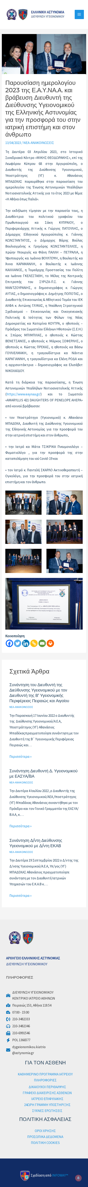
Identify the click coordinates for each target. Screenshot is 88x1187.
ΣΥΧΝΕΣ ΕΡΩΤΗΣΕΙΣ (47, 1110)
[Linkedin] (25, 643)
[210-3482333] (18, 1019)
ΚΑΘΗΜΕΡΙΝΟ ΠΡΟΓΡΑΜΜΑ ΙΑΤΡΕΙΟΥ (45, 1074)
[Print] (50, 643)
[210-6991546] (18, 1033)
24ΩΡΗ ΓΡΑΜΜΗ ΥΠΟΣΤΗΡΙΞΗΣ (47, 1105)
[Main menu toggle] (79, 14)
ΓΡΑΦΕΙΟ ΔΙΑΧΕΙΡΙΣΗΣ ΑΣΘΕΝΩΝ (47, 1093)
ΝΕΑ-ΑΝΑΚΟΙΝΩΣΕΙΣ (38, 142)
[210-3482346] (18, 1026)
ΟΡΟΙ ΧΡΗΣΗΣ (45, 1131)
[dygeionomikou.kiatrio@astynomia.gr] (26, 1050)
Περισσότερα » (20, 756)
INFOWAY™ (60, 1175)
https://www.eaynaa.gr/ (24, 394)
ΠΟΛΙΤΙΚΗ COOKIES (45, 1142)
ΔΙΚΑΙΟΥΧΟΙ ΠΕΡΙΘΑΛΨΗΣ (47, 1087)
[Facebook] (9, 643)
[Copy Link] (34, 643)
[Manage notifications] (78, 1178)
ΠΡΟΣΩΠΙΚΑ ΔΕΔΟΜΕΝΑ (45, 1136)
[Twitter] (17, 643)
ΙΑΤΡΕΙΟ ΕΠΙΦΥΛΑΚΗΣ (47, 1099)
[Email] (42, 643)
